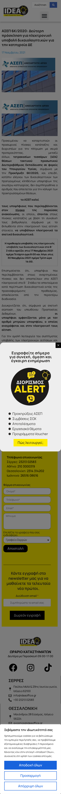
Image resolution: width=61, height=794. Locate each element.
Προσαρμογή (30, 775)
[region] (30, 759)
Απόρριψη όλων (30, 786)
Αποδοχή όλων (30, 765)
